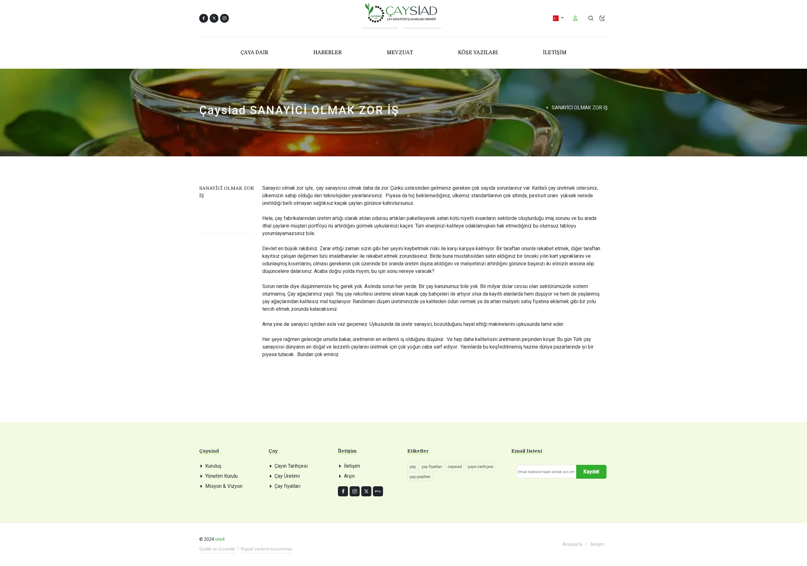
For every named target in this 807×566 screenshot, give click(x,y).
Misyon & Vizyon (223, 486)
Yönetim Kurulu (221, 476)
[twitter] (366, 491)
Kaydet (591, 472)
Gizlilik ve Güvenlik (217, 549)
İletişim (352, 466)
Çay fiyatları (287, 486)
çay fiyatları (431, 466)
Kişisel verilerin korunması (266, 549)
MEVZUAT (400, 52)
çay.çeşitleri (420, 476)
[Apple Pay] (378, 491)
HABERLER (327, 52)
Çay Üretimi (287, 476)
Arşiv (349, 476)
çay (412, 466)
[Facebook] (343, 491)
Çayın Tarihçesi (291, 466)
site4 (220, 539)
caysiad (455, 466)
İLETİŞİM (554, 52)
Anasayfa (572, 544)
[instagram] (355, 491)
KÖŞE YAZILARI (478, 52)
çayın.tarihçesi (480, 466)
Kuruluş (213, 466)
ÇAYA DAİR (254, 52)
